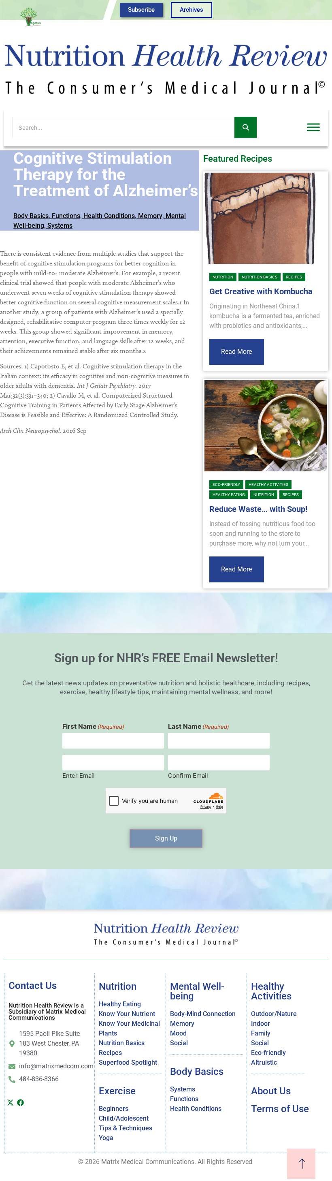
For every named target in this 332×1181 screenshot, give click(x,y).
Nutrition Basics (259, 277)
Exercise (117, 1091)
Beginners (113, 1109)
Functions (66, 216)
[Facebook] (20, 1102)
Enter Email (78, 775)
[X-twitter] (10, 1102)
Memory (150, 216)
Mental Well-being (197, 991)
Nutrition (223, 277)
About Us (271, 1091)
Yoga (106, 1138)
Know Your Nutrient (127, 1014)
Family (260, 1033)
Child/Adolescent (124, 1118)
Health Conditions (109, 216)
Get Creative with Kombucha (261, 291)
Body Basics (31, 216)
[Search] (245, 127)
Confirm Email (188, 775)
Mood (178, 1033)
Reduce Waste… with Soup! (258, 509)
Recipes (294, 277)
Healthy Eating (229, 494)
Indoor (260, 1023)
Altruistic (264, 1062)
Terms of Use (280, 1109)
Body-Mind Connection (203, 1014)
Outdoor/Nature (274, 1014)
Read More (236, 351)
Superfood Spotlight (128, 1062)
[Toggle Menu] (313, 127)
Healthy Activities (268, 484)
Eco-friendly (226, 484)
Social (179, 1043)
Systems (59, 225)
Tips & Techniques (125, 1128)
